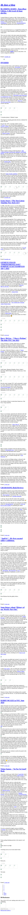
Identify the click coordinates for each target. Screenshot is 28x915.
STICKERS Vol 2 (9, 450)
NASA (2, 21)
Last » (5, 894)
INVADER (5, 63)
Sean (15, 806)
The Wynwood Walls (6, 102)
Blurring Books (6, 790)
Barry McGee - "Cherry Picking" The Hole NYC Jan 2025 (14, 339)
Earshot (3, 829)
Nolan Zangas (20, 775)
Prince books (8, 313)
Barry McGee (16, 424)
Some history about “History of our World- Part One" (12, 608)
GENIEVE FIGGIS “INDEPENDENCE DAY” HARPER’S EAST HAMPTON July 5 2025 (13, 265)
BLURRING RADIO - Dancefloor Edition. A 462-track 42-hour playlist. (14, 11)
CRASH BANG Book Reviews (12, 488)
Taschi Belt (21, 774)
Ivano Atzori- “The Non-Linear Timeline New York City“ (13, 202)
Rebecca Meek (20, 671)
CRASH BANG (9, 504)
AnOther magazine (16, 496)
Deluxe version (6, 133)
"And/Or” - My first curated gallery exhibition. (12, 539)
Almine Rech (15, 291)
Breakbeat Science (21, 23)
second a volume (5, 126)
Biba (21, 509)
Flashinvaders (7, 161)
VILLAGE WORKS (6, 387)
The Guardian (6, 495)
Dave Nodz (7, 668)
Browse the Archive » (6, 910)
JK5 (2, 726)
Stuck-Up (20, 100)
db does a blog (8, 5)
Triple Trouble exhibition (11, 173)
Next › (5, 893)
